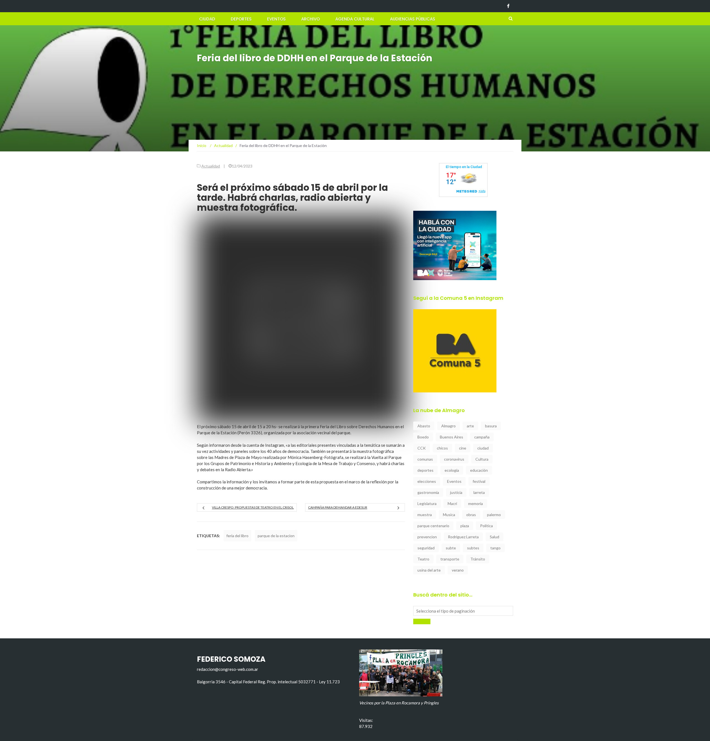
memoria (475, 503)
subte (451, 547)
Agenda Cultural (354, 19)
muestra (424, 514)
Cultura (481, 459)
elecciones (426, 481)
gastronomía (428, 492)
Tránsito (477, 559)
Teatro (423, 559)
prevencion (427, 536)
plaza (464, 525)
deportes (425, 470)
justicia (456, 492)
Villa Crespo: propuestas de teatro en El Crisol (253, 507)
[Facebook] (508, 6)
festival (479, 481)
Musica (449, 514)
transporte (449, 559)
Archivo (310, 19)
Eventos (276, 19)
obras (471, 514)
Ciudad (207, 19)
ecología (452, 470)
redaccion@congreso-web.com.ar (227, 669)
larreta (479, 492)
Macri (452, 503)
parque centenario (433, 525)
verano (458, 570)
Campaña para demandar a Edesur (337, 507)
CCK (421, 448)
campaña (482, 437)
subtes (473, 547)
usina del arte (429, 570)
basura (491, 425)
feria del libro (237, 535)
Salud (494, 536)
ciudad (483, 448)
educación (479, 470)
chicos (442, 448)
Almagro (448, 425)
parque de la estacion (276, 535)
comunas (425, 459)
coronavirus (454, 459)
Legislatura (427, 503)
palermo (494, 514)
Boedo (423, 437)
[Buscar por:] (463, 611)
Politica (486, 525)
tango (495, 547)
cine (462, 448)
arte (470, 425)
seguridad (426, 547)
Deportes (241, 19)
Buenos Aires (451, 437)
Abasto (423, 425)
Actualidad (210, 166)
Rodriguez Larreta (463, 536)
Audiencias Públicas (412, 19)
